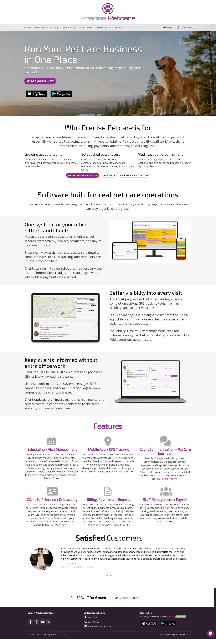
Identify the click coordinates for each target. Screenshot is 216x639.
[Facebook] (30, 622)
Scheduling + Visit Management (52, 449)
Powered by (177, 634)
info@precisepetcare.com (99, 626)
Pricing (54, 27)
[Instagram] (36, 622)
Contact (118, 27)
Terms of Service (33, 634)
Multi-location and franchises (134, 175)
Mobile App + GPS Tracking (108, 449)
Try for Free (85, 27)
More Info (50, 478)
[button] (37, 559)
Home (27, 27)
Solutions (68, 27)
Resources (102, 27)
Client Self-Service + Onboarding (52, 499)
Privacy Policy (50, 634)
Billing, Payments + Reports (108, 499)
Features (40, 27)
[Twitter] (48, 622)
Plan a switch (108, 175)
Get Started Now (41, 81)
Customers (109, 537)
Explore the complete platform (82, 175)
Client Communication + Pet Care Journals (165, 451)
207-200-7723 (93, 621)
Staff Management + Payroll (165, 499)
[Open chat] (210, 633)
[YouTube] (42, 622)
